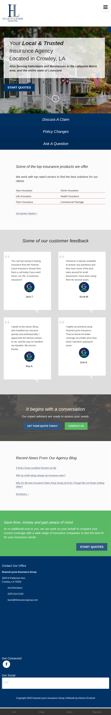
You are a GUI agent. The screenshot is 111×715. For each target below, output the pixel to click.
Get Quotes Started (26, 213)
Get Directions (15, 588)
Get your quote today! (42, 426)
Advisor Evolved (86, 698)
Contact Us (76, 426)
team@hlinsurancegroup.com (23, 600)
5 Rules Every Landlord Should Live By (36, 468)
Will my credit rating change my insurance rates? (40, 475)
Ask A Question (55, 144)
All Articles (22, 494)
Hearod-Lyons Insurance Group (23, 683)
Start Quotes (19, 87)
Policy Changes (56, 131)
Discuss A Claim (55, 119)
